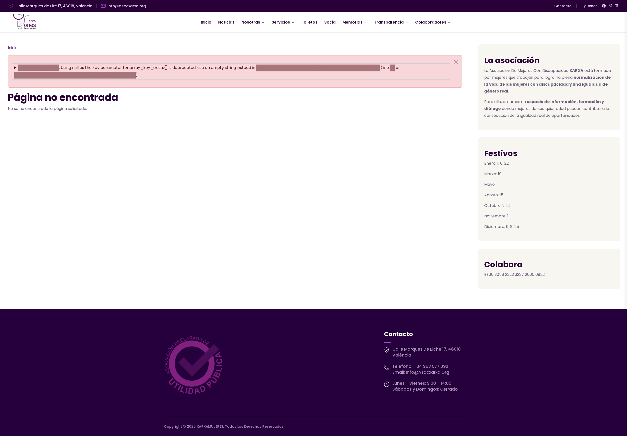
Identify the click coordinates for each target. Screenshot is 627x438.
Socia (330, 22)
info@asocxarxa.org (127, 6)
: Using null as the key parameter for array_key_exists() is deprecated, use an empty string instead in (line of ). (207, 71)
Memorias (352, 22)
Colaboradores (430, 22)
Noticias (226, 22)
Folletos (309, 22)
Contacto (563, 5)
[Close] (456, 62)
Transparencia (389, 22)
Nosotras (250, 22)
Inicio (206, 22)
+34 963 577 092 (430, 366)
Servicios (281, 22)
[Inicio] (24, 22)
